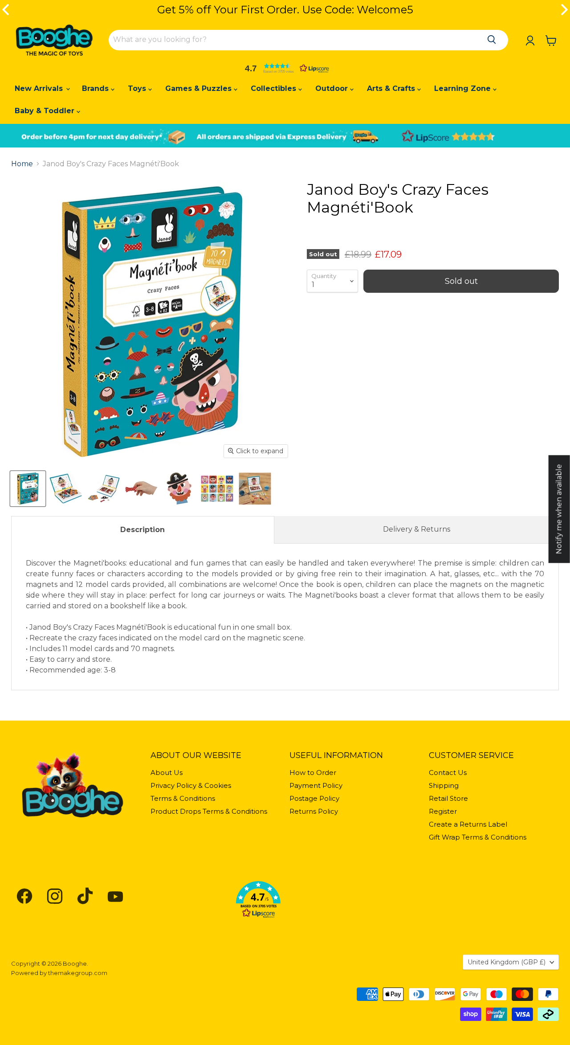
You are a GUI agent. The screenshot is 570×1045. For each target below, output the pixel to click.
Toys (138, 88)
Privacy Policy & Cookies (191, 785)
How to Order (312, 772)
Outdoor (332, 88)
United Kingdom (507, 962)
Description (142, 529)
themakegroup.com (77, 972)
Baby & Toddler (46, 111)
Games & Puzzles (199, 88)
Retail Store (448, 798)
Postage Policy (314, 798)
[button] (285, 68)
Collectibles (274, 88)
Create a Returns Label (468, 824)
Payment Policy (315, 785)
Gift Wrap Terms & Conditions (477, 837)
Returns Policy (313, 811)
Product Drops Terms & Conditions (209, 811)
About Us (167, 772)
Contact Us (448, 772)
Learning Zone (463, 88)
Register (443, 811)
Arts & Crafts (392, 88)
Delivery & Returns (416, 529)
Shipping (444, 785)
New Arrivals (40, 88)
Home (22, 164)
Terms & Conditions (183, 798)
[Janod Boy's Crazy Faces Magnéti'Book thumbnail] (27, 488)
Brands (96, 88)
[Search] (492, 39)
